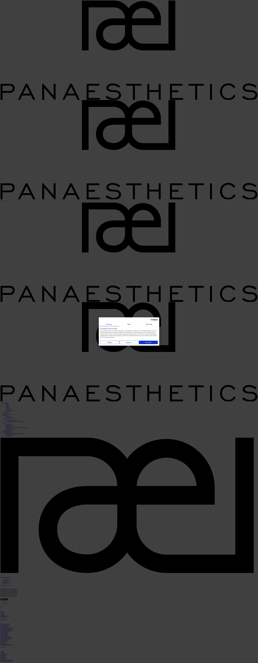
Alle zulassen (148, 342)
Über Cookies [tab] (149, 324)
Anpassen (128, 342)
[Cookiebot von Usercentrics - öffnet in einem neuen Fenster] (152, 320)
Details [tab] (129, 324)
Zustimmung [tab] (109, 324)
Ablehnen (109, 342)
